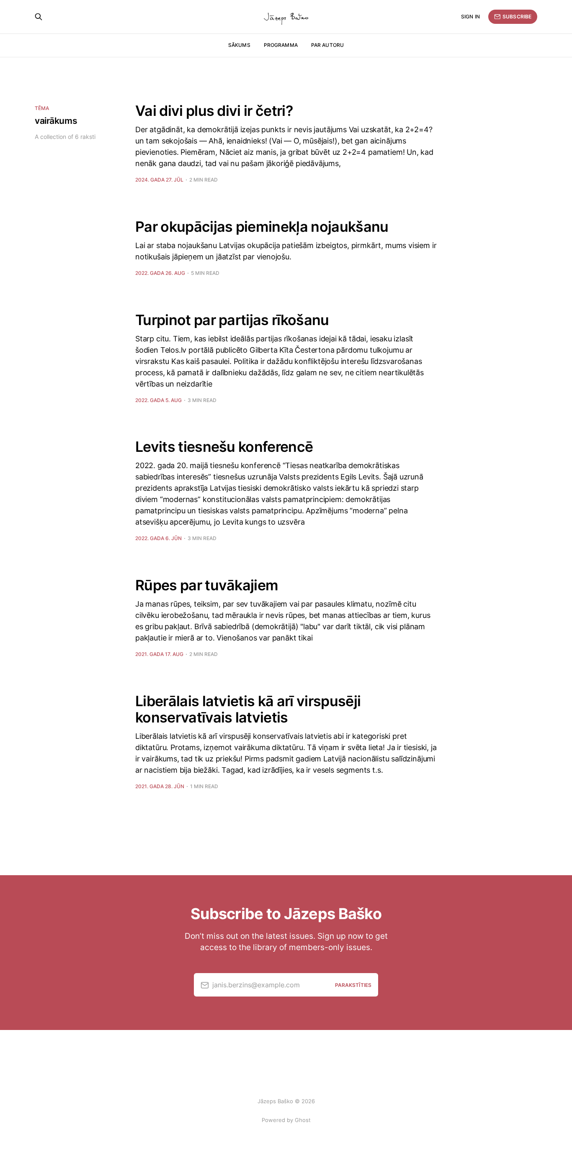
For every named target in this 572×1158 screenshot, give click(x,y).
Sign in (470, 16)
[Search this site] (38, 16)
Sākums (239, 45)
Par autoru (327, 45)
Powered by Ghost (286, 1120)
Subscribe (516, 16)
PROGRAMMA (281, 45)
